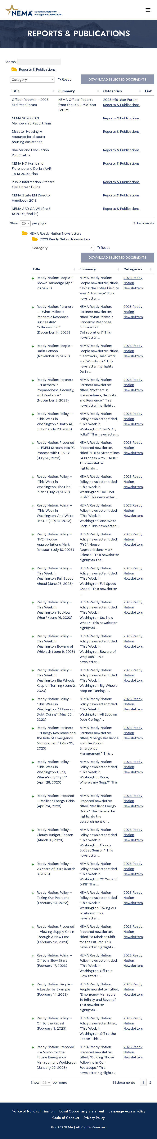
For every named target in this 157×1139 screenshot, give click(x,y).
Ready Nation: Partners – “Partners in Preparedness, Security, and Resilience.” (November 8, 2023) (55, 390)
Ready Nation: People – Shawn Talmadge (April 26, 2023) (55, 282)
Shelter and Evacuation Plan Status (30, 153)
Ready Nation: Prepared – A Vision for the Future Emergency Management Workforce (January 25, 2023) (56, 1057)
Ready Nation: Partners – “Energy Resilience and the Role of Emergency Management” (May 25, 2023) (56, 738)
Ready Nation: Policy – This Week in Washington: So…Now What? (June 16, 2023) (54, 610)
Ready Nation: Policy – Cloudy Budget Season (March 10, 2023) (55, 834)
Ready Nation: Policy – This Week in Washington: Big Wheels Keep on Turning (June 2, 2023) (56, 680)
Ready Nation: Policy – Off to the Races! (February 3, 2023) (54, 1023)
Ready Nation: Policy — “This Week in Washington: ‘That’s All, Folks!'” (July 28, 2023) (55, 421)
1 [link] (143, 1082)
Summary (66, 91)
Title (16, 91)
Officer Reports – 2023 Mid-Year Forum (30, 102)
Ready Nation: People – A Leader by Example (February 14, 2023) (55, 989)
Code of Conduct (65, 1117)
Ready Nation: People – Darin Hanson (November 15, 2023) (55, 350)
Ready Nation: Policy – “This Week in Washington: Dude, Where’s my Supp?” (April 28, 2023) (54, 772)
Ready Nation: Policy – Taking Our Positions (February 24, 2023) (54, 897)
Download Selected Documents (117, 79)
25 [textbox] (24, 223)
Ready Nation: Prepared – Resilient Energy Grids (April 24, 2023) (56, 800)
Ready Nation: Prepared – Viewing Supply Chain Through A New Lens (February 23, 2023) (55, 934)
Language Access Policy (127, 1111)
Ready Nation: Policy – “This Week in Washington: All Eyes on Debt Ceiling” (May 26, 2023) (55, 709)
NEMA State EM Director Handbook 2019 (31, 198)
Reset (66, 79)
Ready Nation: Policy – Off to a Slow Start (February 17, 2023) (54, 960)
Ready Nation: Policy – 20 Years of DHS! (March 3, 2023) (56, 868)
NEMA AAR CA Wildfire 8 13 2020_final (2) (31, 211)
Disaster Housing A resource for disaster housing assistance (29, 136)
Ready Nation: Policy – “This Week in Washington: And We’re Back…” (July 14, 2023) (55, 513)
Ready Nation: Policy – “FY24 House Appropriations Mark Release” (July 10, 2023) (55, 542)
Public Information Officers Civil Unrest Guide (33, 184)
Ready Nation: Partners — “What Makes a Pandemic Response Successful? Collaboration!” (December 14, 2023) (55, 319)
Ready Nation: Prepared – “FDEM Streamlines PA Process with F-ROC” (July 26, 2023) (56, 450)
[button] (81, 70)
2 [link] (150, 1082)
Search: (10, 62)
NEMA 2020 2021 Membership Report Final (32, 121)
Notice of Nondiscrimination (33, 1111)
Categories (112, 91)
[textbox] (20, 79)
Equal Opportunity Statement (81, 1111)
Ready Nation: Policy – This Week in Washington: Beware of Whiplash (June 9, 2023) (56, 644)
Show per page (28, 223)
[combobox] (32, 80)
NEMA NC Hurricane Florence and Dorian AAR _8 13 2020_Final (31, 168)
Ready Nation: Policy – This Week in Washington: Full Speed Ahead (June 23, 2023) (55, 576)
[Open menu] (147, 10)
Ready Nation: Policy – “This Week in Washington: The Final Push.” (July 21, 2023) (54, 484)
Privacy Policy (94, 1117)
